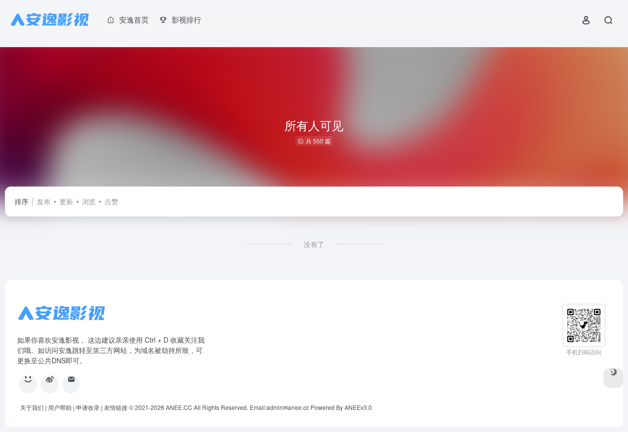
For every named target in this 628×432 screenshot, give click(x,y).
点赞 (111, 201)
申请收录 (88, 407)
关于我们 (32, 407)
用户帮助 (60, 407)
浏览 (89, 201)
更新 (66, 201)
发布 (44, 201)
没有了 (314, 244)
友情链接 (116, 407)
